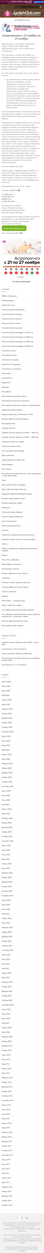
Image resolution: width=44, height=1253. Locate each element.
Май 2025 (5, 750)
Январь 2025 (7, 768)
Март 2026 (6, 704)
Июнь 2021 (6, 964)
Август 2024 (6, 791)
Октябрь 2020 (7, 1000)
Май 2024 (5, 804)
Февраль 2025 (7, 763)
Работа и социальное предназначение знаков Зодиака (19, 549)
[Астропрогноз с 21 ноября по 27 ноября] (21, 258)
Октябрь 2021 (7, 945)
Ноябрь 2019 (7, 1050)
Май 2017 (5, 1173)
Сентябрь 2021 (7, 950)
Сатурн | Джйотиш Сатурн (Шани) (15, 573)
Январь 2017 (7, 1191)
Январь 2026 (7, 713)
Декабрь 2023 (7, 827)
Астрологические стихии (11, 323)
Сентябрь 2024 (7, 786)
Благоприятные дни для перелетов (15, 400)
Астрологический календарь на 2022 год (17, 337)
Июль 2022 (6, 904)
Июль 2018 (6, 1109)
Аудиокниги (6, 382)
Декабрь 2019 (7, 1046)
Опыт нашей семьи (9, 521)
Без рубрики (6, 391)
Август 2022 (6, 900)
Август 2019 (6, 1055)
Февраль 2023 (7, 873)
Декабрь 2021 (7, 936)
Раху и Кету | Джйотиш (10, 559)
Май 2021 (5, 968)
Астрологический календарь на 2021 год (17, 332)
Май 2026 (5, 695)
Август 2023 (6, 845)
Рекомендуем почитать (10, 568)
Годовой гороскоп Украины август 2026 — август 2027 (20, 643)
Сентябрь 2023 (7, 841)
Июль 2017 (6, 1164)
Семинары (6, 578)
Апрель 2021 (7, 973)
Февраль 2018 (7, 1132)
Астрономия (6, 373)
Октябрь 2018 (7, 1096)
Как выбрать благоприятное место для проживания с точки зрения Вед (21, 474)
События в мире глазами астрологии (16, 582)
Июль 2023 (6, 850)
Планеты (5, 530)
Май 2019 (5, 1064)
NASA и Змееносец (9, 296)
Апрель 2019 (7, 1068)
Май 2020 (5, 1023)
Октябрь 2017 (7, 1150)
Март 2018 (6, 1127)
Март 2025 (6, 759)
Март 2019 (6, 1073)
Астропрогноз (22, 20)
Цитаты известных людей (11, 605)
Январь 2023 (7, 877)
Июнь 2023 (6, 854)
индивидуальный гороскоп (14, 1225)
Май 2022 (5, 914)
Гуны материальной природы (13, 450)
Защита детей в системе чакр (13, 460)
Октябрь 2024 (7, 782)
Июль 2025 (6, 741)
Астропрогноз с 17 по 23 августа (14, 664)
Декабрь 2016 (7, 1196)
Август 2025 (6, 736)
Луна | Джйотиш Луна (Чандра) (13, 484)
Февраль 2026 (7, 709)
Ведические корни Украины (12, 410)
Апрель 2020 (7, 1027)
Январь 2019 (7, 1082)
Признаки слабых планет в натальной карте (19, 539)
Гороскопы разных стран (11, 446)
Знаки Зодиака (7, 464)
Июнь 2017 (6, 1168)
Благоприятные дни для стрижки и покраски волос (21, 405)
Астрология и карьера (10, 359)
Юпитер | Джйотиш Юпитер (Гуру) (15, 621)
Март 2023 (6, 868)
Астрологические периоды (12, 314)
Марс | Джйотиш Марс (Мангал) (14, 489)
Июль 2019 (6, 1059)
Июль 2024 (6, 795)
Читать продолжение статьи (14, 228)
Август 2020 (6, 1009)
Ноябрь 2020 (7, 995)
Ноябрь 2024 (7, 777)
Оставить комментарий (21, 281)
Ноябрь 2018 (7, 1091)
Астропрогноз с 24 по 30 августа (14, 649)
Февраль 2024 (7, 818)
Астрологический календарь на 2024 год (17, 346)
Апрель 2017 (7, 1178)
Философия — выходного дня (13, 600)
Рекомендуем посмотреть (12, 564)
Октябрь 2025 (7, 727)
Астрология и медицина (11, 364)
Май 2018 (5, 1118)
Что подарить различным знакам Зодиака (18, 609)
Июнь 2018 (6, 1114)
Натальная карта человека (12, 512)
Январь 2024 (7, 822)
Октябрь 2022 (7, 891)
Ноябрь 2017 (7, 1146)
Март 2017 (6, 1182)
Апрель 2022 (7, 918)
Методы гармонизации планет (13, 498)
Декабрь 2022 (7, 882)
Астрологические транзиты (12, 328)
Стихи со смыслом (9, 591)
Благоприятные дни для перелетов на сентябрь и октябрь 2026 (21, 659)
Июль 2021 (6, 959)
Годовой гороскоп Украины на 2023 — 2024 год (20, 437)
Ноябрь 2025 (7, 722)
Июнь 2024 (6, 800)
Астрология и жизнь (9, 355)
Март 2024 (6, 813)
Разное (4, 555)
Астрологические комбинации (13, 309)
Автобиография (8, 300)
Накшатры (6, 507)
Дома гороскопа (8, 455)
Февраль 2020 (7, 1036)
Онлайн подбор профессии (12, 516)
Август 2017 (6, 1159)
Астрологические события (12, 318)
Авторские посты (8, 305)
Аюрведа (5, 387)
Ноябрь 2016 (7, 1200)
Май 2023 (5, 859)
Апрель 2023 (7, 863)
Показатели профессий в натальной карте (18, 535)
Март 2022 (6, 923)
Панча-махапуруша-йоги (11, 525)
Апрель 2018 (7, 1123)
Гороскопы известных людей (13, 441)
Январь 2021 (7, 986)
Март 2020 (6, 1032)
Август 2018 (6, 1105)
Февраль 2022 (7, 927)
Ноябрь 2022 (7, 886)
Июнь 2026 (6, 690)
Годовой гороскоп (8, 428)
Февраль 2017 (7, 1187)
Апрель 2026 (7, 700)
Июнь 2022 (6, 909)
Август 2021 (6, 954)
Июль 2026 (6, 686)
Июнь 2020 (6, 1018)
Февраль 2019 (7, 1077)
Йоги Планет (6, 469)
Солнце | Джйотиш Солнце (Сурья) (15, 587)
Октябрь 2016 (7, 1205)
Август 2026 (6, 681)
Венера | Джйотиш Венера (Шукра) (15, 419)
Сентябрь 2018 (7, 1100)
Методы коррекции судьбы (12, 503)
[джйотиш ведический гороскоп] (22, 14)
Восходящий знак (8, 423)
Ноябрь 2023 (7, 832)
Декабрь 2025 (7, 718)
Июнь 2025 (6, 745)
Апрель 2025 (7, 754)
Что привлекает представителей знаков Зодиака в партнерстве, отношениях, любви (21, 615)
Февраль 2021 (7, 982)
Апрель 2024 (7, 809)
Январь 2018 (7, 1137)
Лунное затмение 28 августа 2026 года (17, 653)
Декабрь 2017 (7, 1141)
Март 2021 (6, 977)
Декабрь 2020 (7, 991)
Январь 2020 (7, 1041)
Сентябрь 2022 (7, 895)
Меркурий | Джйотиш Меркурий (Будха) (17, 494)
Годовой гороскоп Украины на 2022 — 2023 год (20, 432)
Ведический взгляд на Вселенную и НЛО (17, 414)
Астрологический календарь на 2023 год (17, 341)
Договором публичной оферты (18, 1247)
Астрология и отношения (11, 369)
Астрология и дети (9, 350)
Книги (4, 480)
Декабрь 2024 (7, 772)
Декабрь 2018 (7, 1087)
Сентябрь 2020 (7, 1005)
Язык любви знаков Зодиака (12, 625)
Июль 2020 (6, 1014)
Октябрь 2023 (7, 836)
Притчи (4, 544)
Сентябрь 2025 (7, 731)
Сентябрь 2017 (7, 1155)
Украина (5, 596)
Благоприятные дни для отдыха (14, 396)
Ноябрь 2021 (7, 941)
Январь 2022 (7, 932)
